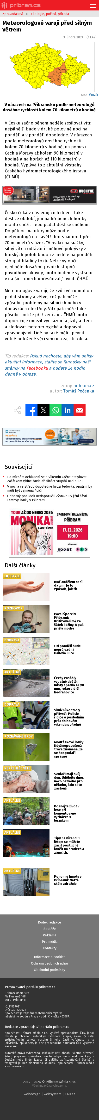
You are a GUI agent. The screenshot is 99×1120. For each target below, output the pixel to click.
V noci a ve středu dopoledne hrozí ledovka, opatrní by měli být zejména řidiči (47, 488)
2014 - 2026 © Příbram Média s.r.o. (49, 1083)
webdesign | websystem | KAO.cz (49, 1094)
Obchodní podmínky (49, 970)
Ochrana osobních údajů (49, 963)
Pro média (49, 942)
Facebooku (37, 368)
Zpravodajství (12, 14)
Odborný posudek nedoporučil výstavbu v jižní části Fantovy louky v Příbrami (44, 497)
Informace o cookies (49, 957)
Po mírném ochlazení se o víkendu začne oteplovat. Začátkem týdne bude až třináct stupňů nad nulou (44, 478)
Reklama (49, 935)
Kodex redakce (49, 922)
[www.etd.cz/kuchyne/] (49, 195)
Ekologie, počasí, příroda (50, 14)
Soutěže (49, 929)
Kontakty (49, 948)
